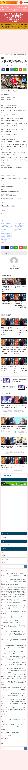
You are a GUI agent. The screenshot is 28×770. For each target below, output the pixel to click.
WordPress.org (5, 562)
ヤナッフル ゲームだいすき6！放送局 (10, 732)
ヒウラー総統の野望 (6, 735)
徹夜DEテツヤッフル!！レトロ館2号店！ (10, 726)
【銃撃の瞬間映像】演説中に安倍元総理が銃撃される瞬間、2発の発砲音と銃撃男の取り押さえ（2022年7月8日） (6, 236)
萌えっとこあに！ (5, 716)
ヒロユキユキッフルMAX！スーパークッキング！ (12, 724)
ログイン (4, 552)
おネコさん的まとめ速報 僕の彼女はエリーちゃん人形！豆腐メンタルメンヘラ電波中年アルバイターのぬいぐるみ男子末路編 (13, 575)
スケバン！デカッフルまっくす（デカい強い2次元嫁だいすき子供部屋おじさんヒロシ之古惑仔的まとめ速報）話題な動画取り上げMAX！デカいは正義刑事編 (13, 676)
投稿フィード (5, 555)
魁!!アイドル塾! (5, 738)
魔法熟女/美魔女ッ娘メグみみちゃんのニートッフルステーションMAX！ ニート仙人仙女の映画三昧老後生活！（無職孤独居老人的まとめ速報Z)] (13, 601)
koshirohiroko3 (14, 268)
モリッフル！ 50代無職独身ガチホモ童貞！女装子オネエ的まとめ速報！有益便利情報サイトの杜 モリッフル (14, 695)
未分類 (2, 58)
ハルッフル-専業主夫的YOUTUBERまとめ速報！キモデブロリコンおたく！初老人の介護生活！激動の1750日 (13, 647)
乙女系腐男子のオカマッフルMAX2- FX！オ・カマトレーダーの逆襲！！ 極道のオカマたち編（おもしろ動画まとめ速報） (13, 607)
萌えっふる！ (4, 714)
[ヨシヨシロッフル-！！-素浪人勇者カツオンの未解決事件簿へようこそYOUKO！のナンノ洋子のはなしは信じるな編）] (13, 689)
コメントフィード (6, 559)
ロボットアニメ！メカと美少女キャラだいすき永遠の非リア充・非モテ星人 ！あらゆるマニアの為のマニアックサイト (13, 641)
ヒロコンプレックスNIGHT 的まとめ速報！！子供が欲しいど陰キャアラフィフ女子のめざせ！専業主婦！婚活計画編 (13, 709)
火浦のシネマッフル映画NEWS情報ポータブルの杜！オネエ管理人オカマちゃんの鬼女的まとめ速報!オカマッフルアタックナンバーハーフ (13, 658)
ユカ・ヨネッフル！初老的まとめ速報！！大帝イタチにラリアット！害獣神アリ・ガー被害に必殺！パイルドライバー (13, 664)
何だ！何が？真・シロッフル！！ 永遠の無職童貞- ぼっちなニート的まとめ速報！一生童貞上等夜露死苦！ (13, 627)
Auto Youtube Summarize (14, 198)
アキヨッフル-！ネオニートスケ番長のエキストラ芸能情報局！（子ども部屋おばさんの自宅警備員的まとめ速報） (13, 683)
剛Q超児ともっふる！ (6, 729)
